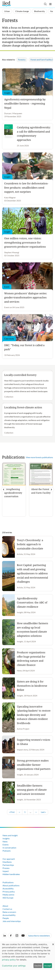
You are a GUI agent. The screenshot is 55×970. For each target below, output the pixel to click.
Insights (6, 838)
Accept (47, 965)
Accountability (9, 915)
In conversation (9, 847)
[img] (51, 489)
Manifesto (7, 862)
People (6, 918)
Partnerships (8, 865)
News (5, 841)
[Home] (6, 4)
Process (6, 868)
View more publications (39, 457)
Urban (7, 11)
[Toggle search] (45, 4)
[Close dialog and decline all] (53, 943)
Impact (6, 871)
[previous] (3, 489)
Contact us (7, 909)
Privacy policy (9, 891)
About (5, 906)
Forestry (21, 59)
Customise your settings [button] (14, 965)
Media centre (8, 894)
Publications (8, 882)
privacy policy (9, 959)
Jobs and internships (12, 921)
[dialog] (27, 955)
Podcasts (7, 850)
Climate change (22, 11)
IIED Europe (8, 897)
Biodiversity (39, 11)
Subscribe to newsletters (39, 935)
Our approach (9, 859)
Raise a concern (9, 912)
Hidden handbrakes (11, 874)
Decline (38, 965)
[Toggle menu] (50, 4)
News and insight (10, 835)
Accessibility (8, 888)
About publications (11, 885)
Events (6, 844)
